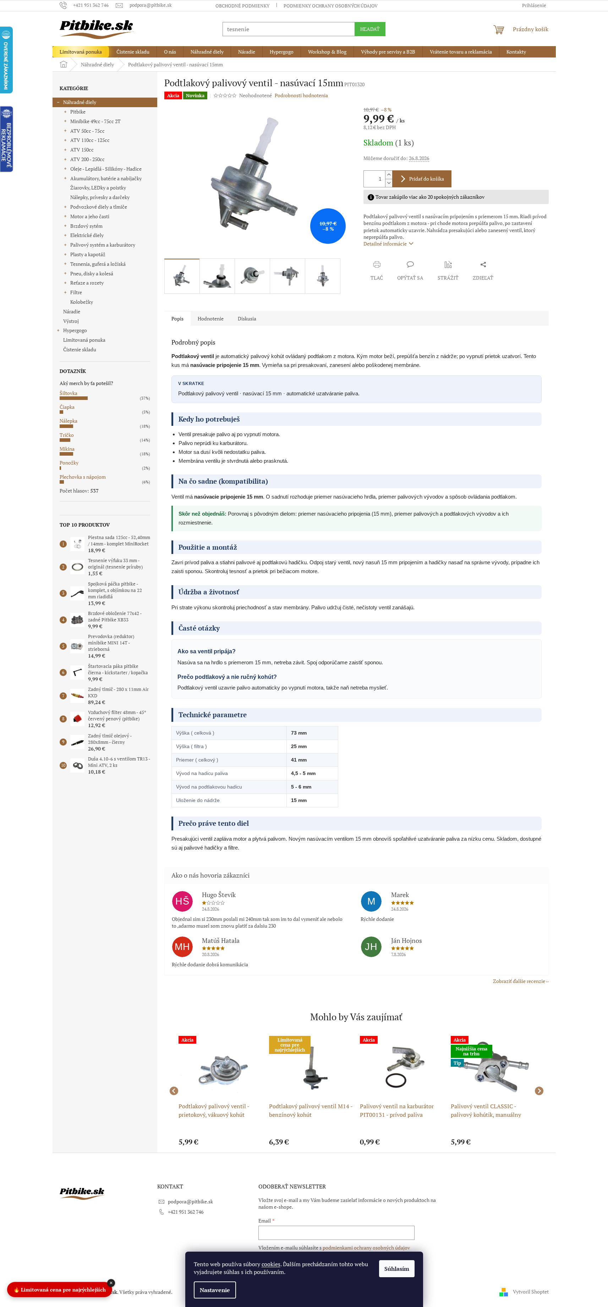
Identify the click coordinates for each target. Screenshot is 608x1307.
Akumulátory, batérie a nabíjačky (106, 178)
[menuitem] (81, 51)
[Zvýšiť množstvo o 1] (388, 175)
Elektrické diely (87, 235)
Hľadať (370, 29)
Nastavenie (215, 1290)
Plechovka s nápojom (83, 476)
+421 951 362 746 (185, 1211)
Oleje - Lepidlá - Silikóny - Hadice (106, 168)
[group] (220, 1090)
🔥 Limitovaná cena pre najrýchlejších (59, 1290)
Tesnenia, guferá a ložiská (98, 263)
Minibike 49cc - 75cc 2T (95, 121)
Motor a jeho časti (89, 216)
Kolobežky (81, 301)
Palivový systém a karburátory (102, 244)
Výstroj (71, 321)
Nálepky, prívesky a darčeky (100, 197)
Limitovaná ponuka (84, 339)
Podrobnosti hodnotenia (301, 95)
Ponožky (69, 462)
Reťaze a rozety (87, 282)
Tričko (67, 435)
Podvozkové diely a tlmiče (98, 206)
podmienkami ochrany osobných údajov (366, 1247)
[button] (220, 1142)
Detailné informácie (385, 243)
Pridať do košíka (426, 178)
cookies (271, 1264)
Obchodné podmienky (242, 5)
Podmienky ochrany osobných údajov (331, 5)
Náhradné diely (79, 102)
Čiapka (67, 406)
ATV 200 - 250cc (87, 159)
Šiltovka (68, 393)
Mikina (67, 448)
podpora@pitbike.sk (190, 1201)
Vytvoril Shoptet (531, 1291)
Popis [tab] (177, 318)
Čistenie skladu (79, 349)
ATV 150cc (82, 149)
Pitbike (78, 111)
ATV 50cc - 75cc (87, 130)
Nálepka (68, 420)
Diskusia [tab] (247, 318)
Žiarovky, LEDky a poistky (98, 187)
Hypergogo (75, 330)
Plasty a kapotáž (87, 254)
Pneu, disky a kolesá (91, 273)
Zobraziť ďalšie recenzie (519, 981)
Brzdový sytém (86, 226)
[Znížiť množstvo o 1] (388, 183)
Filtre (76, 292)
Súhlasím (396, 1269)
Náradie (71, 311)
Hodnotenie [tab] (211, 318)
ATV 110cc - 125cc (90, 140)
